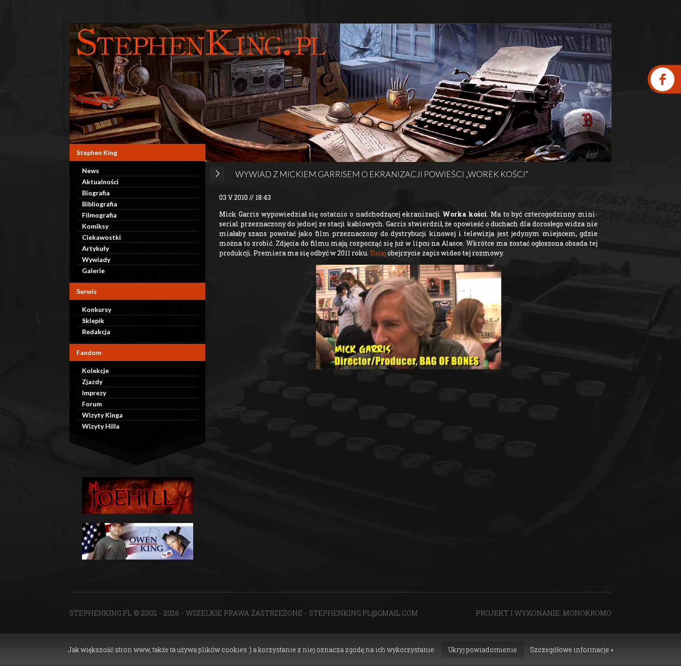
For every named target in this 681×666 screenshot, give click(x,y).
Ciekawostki (101, 237)
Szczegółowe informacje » (571, 649)
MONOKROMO (587, 612)
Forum (92, 404)
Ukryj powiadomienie (482, 649)
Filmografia (99, 215)
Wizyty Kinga (102, 415)
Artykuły (95, 248)
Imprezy (94, 393)
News (90, 170)
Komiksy (95, 226)
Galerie (93, 270)
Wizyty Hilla (101, 426)
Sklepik (93, 320)
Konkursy (96, 309)
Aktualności (100, 182)
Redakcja (96, 332)
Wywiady (96, 259)
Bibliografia (99, 204)
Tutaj (378, 253)
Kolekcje (95, 370)
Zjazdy (92, 382)
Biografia (96, 193)
